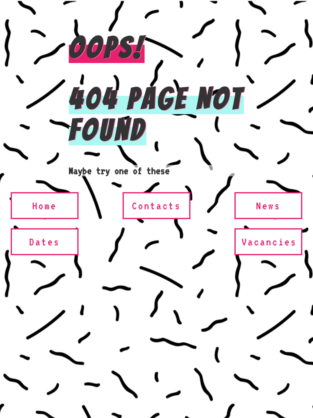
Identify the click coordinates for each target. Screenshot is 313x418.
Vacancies (269, 242)
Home (44, 206)
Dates (44, 242)
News (268, 206)
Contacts (156, 206)
